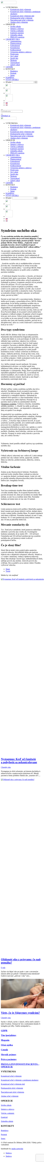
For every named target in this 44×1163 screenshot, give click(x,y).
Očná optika (7, 1045)
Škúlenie (13, 60)
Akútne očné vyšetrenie (19, 22)
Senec (12, 75)
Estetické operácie (17, 33)
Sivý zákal (14, 56)
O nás (3, 968)
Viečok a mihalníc (17, 31)
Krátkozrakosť (15, 50)
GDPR (4, 1030)
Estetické (4, 1117)
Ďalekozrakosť (15, 43)
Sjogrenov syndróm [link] (9, 404)
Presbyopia (14, 54)
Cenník (4, 1049)
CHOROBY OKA (13, 39)
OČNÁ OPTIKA (12, 80)
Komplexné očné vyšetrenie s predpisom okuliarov (19, 1080)
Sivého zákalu (15, 26)
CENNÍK (9, 67)
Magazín (5, 1040)
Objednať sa (5, 116)
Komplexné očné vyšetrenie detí (22, 16)
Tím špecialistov (8, 1035)
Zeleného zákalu (16, 35)
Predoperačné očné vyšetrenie (21, 18)
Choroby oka (6, 767)
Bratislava (14, 71)
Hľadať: (9, 82)
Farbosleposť (15, 46)
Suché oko (14, 58)
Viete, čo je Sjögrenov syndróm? (20, 1012)
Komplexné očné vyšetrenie (20, 9)
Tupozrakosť (15, 63)
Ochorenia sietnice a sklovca (20, 52)
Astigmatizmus (15, 41)
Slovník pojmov (8, 1054)
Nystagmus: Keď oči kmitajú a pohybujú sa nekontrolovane (19, 761)
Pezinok (13, 73)
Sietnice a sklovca (17, 29)
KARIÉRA (10, 77)
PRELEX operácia (17, 37)
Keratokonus (15, 48)
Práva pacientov (9, 1059)
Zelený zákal (15, 65)
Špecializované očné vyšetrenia (21, 20)
